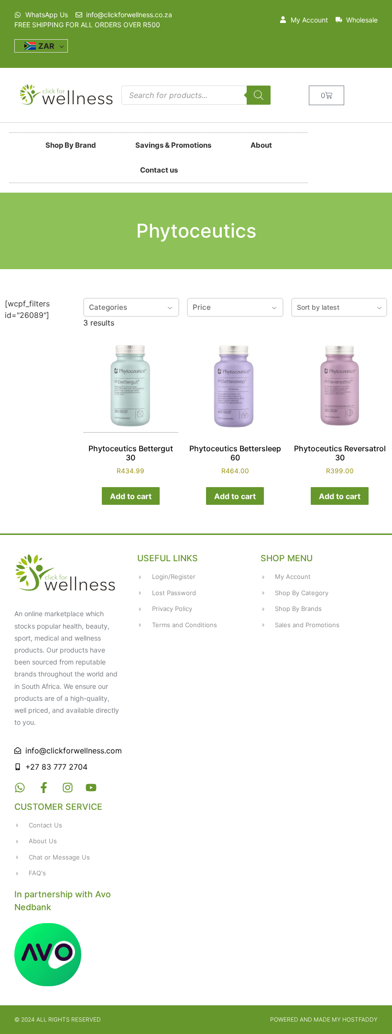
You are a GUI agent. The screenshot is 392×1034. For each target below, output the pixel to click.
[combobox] (339, 307)
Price (202, 307)
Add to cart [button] (131, 496)
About (261, 145)
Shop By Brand (70, 145)
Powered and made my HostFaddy (324, 1019)
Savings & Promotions (173, 145)
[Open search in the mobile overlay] (196, 95)
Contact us (159, 169)
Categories (108, 307)
